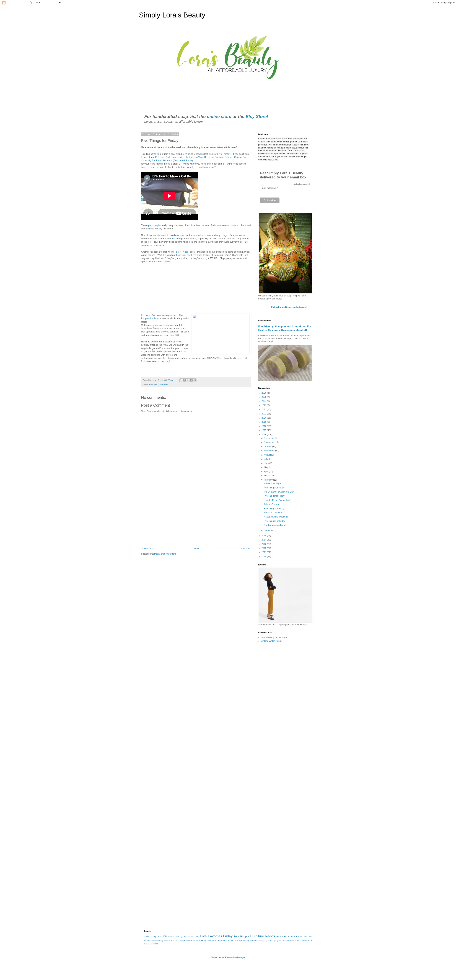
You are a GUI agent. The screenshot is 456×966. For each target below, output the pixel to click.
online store (219, 116)
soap (232, 940)
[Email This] (181, 380)
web (156, 944)
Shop (203, 940)
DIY (165, 936)
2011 (264, 552)
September (269, 450)
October (268, 446)
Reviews (196, 941)
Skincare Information (217, 940)
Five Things (223, 154)
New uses (179, 941)
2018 (264, 426)
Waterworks (149, 944)
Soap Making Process (247, 940)
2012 (264, 548)
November (269, 442)
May (266, 467)
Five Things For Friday (274, 521)
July (266, 459)
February (268, 480)
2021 (264, 413)
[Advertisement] (196, 518)
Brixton (160, 937)
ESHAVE (196, 937)
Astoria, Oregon (271, 504)
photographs (155, 225)
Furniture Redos (262, 936)
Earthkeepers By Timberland (180, 937)
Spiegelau (277, 941)
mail (172, 941)
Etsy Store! (257, 116)
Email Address (269, 188)
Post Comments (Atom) (165, 554)
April (266, 471)
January (268, 530)
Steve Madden (288, 941)
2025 (264, 397)
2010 (264, 556)
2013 (264, 544)
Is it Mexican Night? (273, 483)
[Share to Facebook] (191, 380)
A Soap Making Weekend (276, 517)
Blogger (241, 957)
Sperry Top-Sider (265, 941)
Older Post (245, 548)
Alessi (146, 937)
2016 (264, 434)
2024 (264, 401)
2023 (264, 405)
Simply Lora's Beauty (172, 15)
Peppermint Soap (150, 318)
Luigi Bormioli (164, 941)
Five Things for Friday (274, 487)
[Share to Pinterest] (194, 380)
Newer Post (147, 548)
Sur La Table (300, 941)
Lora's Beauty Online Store (274, 637)
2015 (264, 535)
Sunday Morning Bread (275, 525)
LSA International (151, 941)
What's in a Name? (273, 512)
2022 (264, 409)
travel (309, 940)
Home (197, 548)
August (267, 455)
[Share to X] (188, 380)
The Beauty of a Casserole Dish (279, 492)
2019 (264, 422)
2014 (264, 540)
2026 (264, 393)
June (266, 463)
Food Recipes (242, 936)
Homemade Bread (293, 936)
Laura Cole (307, 937)
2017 (264, 430)
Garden (279, 936)
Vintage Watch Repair (271, 641)
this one (175, 238)
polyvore (187, 940)
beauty (153, 936)
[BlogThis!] (184, 380)
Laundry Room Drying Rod (277, 500)
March (267, 475)
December (269, 438)
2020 (264, 418)
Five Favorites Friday (158, 384)
